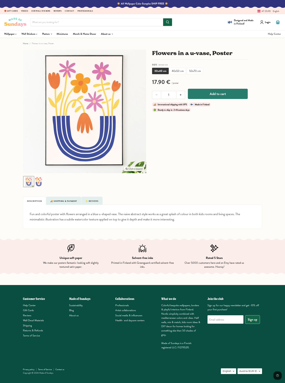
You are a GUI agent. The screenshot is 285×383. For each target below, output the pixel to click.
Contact (69, 11)
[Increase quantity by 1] (180, 95)
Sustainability (76, 305)
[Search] (167, 22)
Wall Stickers (28, 34)
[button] (267, 11)
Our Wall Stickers (40, 11)
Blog (71, 310)
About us (106, 34)
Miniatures (62, 34)
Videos (24, 11)
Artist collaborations (125, 310)
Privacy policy (28, 369)
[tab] (34, 201)
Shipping (27, 325)
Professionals (85, 11)
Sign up (252, 319)
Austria (248, 371)
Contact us (59, 369)
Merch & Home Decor (84, 34)
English (227, 371)
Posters (46, 34)
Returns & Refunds (33, 330)
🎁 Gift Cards (11, 11)
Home (25, 43)
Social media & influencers (128, 315)
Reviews (58, 11)
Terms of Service (31, 336)
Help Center (274, 34)
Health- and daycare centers (129, 320)
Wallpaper (9, 34)
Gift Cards (28, 310)
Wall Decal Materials (33, 320)
